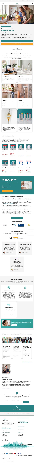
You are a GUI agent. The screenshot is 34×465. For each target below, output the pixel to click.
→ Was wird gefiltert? (17, 217)
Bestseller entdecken (17, 43)
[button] (30, 232)
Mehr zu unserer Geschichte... (6, 388)
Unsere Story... (4, 427)
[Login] (30, 3)
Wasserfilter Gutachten (8, 203)
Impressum (18, 455)
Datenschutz (22, 455)
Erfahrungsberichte (5, 440)
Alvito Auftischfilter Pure (4, 151)
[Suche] (3, 3)
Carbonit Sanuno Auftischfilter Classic (20, 151)
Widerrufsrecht (30, 455)
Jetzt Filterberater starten (7, 190)
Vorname (6, 400)
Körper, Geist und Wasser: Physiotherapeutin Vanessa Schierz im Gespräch (7, 348)
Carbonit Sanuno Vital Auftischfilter (12, 167)
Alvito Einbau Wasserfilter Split (28, 167)
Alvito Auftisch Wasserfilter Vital (12, 151)
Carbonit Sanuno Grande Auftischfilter (29, 151)
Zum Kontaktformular (21, 426)
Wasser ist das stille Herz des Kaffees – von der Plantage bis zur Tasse (16, 348)
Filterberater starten (17, 41)
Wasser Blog (4, 439)
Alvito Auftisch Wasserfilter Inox (5, 167)
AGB (26, 455)
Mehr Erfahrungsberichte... (27, 362)
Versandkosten (20, 435)
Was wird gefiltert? (5, 436)
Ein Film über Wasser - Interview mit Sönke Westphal (27, 348)
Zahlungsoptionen (21, 434)
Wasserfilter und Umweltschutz (26, 444)
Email (18, 400)
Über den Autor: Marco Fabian (6, 428)
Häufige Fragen (4, 435)
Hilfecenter (3, 434)
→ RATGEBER (14, 325)
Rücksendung (20, 436)
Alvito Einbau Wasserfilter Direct (20, 167)
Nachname (13, 400)
